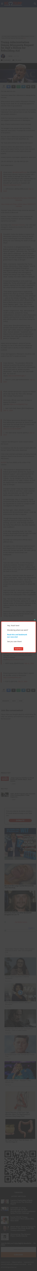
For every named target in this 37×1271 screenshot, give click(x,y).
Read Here (18, 649)
